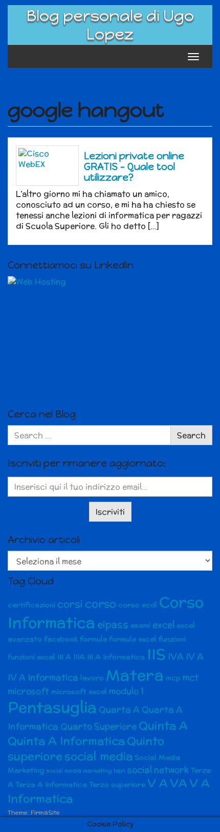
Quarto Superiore (98, 726)
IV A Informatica (43, 677)
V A (157, 783)
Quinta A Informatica (66, 741)
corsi (70, 604)
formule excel (133, 639)
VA (178, 783)
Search (191, 435)
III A (64, 657)
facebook (61, 639)
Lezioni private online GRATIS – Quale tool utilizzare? (134, 166)
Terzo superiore (117, 784)
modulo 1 (126, 691)
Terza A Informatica (51, 784)
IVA (176, 656)
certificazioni (31, 605)
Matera (135, 675)
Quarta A (119, 709)
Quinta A (163, 725)
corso (100, 603)
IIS (156, 654)
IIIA (79, 657)
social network (158, 770)
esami (140, 625)
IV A (195, 656)
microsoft (28, 691)
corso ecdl (137, 605)
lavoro (92, 678)
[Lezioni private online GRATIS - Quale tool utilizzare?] (47, 165)
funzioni (172, 639)
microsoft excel (79, 692)
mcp (173, 678)
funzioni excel (31, 657)
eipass (112, 624)
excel (163, 625)
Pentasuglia (52, 707)
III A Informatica (116, 657)
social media (98, 756)
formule (93, 639)
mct (191, 677)
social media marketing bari (85, 771)
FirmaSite (45, 812)
